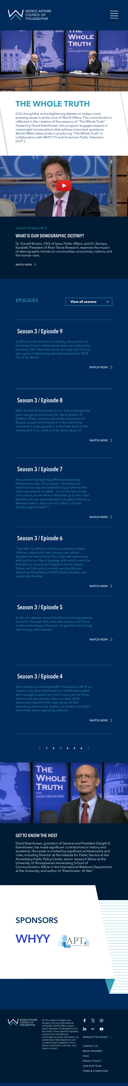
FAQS (86, 1056)
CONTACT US (90, 1046)
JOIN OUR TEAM (92, 1066)
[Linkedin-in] (84, 1029)
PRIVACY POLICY (92, 1061)
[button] (114, 15)
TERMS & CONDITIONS (95, 1071)
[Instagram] (101, 1020)
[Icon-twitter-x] (93, 1020)
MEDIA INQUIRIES (92, 1051)
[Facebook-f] (84, 1020)
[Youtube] (101, 1029)
